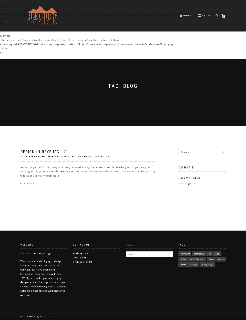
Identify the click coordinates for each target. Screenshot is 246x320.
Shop (205, 15)
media (183, 264)
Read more (26, 183)
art (210, 254)
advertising (185, 254)
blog (217, 254)
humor (221, 259)
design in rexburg (197, 259)
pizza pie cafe (207, 264)
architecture (199, 254)
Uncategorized (103, 156)
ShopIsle (24, 317)
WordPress (44, 317)
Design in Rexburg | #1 (44, 152)
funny (211, 259)
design (183, 259)
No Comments (81, 156)
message (193, 264)
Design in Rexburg (190, 177)
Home (187, 15)
